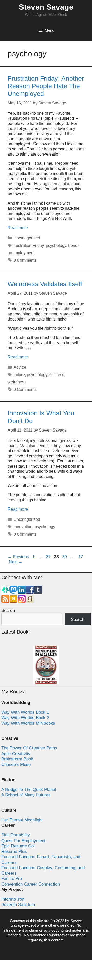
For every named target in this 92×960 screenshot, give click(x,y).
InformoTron (12, 899)
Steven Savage (46, 7)
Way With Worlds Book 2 (25, 717)
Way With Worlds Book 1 (25, 712)
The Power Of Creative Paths (29, 748)
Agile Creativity (15, 753)
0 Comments (25, 260)
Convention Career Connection (30, 884)
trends (73, 245)
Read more (18, 228)
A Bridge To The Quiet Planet (28, 789)
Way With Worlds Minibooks (28, 723)
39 (65, 557)
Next (15, 562)
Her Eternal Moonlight (22, 820)
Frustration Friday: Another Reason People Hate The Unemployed (46, 86)
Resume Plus (14, 851)
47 (81, 557)
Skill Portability (15, 835)
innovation (23, 527)
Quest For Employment (23, 840)
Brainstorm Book (17, 759)
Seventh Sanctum (18, 904)
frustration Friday (29, 245)
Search (8, 610)
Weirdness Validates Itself (45, 284)
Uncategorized (27, 238)
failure (19, 374)
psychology (56, 245)
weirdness (17, 382)
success (56, 374)
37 (49, 557)
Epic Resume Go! (18, 846)
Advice (20, 367)
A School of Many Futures (26, 794)
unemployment (21, 253)
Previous (18, 557)
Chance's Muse (16, 764)
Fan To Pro (11, 878)
